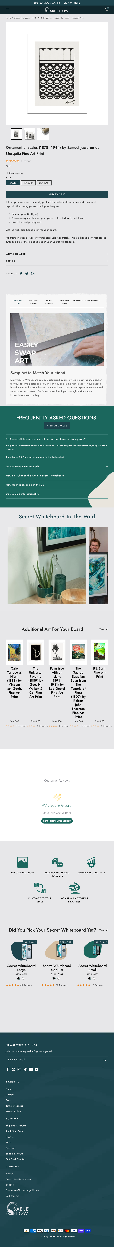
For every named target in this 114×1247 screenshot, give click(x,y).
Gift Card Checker (15, 1159)
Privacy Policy (13, 1111)
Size (9, 177)
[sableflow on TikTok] (25, 1069)
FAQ (8, 1142)
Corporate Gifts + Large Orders (22, 1190)
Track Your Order (15, 1131)
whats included (16, 253)
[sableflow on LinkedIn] (31, 1069)
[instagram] (32, 273)
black (18, 978)
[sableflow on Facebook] (8, 1069)
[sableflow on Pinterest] (13, 1069)
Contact (10, 1094)
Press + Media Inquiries (18, 1179)
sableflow (54, 1236)
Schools (10, 1184)
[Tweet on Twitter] (26, 273)
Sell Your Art (12, 1196)
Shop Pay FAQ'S (14, 1153)
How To (10, 1137)
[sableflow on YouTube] (36, 1069)
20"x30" (44, 183)
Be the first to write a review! (57, 820)
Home (8, 17)
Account (10, 1148)
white (23, 978)
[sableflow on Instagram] (19, 1069)
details (10, 260)
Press (8, 1100)
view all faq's (57, 425)
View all (103, 629)
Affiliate (10, 1173)
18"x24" (28, 183)
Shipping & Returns (16, 1125)
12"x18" (13, 183)
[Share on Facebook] (21, 273)
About (9, 1089)
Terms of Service (14, 1105)
